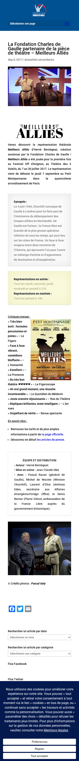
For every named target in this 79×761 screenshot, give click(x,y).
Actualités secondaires (39, 59)
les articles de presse (50, 439)
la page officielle (52, 434)
